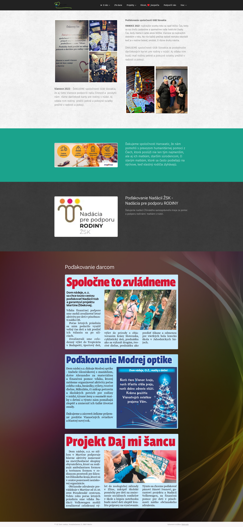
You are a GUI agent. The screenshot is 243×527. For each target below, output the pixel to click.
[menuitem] (105, 5)
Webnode (185, 524)
